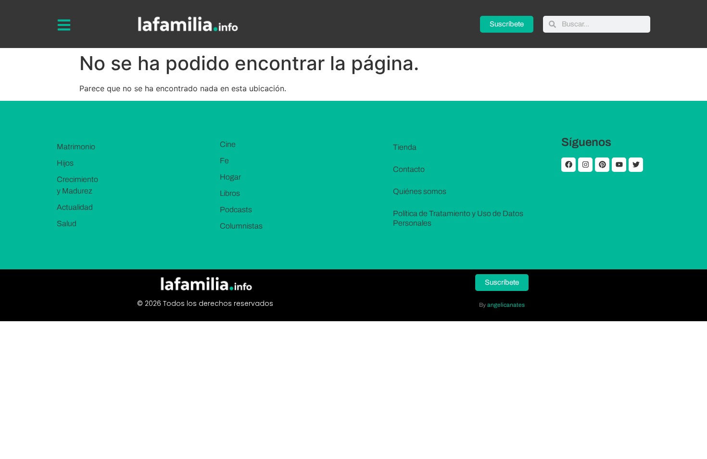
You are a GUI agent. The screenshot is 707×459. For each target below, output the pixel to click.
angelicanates (506, 305)
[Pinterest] (602, 164)
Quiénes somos (419, 191)
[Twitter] (636, 164)
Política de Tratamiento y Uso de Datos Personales (458, 218)
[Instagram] (585, 164)
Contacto (409, 169)
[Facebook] (568, 164)
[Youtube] (619, 164)
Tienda (405, 147)
